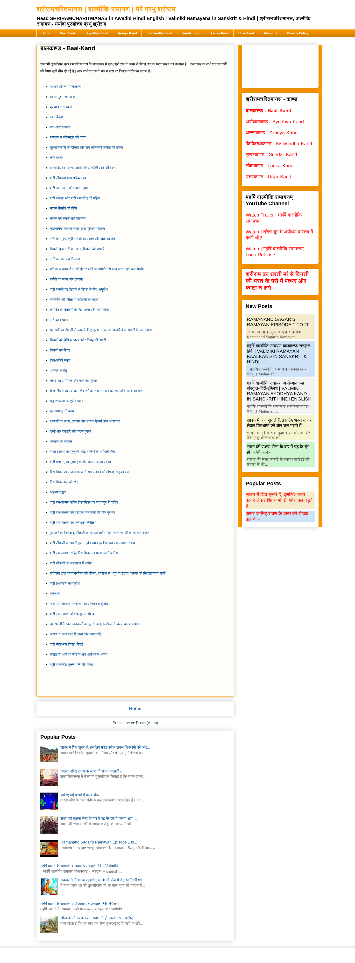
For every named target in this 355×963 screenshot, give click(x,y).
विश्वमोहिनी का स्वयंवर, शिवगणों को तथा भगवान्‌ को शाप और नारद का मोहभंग (98, 391)
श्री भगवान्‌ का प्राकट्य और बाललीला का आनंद (80, 462)
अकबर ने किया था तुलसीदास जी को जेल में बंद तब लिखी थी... (102, 880)
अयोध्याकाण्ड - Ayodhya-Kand (275, 121)
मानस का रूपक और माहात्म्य (67, 218)
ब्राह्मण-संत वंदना (61, 107)
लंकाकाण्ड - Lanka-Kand (269, 165)
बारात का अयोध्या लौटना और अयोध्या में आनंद (78, 654)
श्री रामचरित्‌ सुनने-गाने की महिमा (71, 665)
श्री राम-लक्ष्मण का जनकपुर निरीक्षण (73, 523)
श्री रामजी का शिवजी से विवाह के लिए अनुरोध (79, 289)
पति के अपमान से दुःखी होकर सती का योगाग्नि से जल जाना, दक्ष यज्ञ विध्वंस (97, 269)
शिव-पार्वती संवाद (60, 360)
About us (270, 33)
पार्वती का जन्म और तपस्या (66, 279)
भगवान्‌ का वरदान (61, 441)
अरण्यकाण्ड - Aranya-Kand (272, 132)
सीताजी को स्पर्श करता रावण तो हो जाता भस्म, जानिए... (97, 918)
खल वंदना (56, 117)
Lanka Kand (220, 33)
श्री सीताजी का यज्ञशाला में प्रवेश (71, 563)
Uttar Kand (246, 33)
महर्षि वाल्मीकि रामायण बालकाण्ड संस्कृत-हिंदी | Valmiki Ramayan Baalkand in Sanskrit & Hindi (279, 353)
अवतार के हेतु (58, 371)
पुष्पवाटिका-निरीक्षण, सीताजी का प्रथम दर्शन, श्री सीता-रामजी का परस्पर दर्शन (99, 533)
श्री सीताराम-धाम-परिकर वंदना (69, 178)
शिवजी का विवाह (60, 350)
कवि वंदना (56, 158)
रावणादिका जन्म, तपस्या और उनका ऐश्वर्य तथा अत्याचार (85, 421)
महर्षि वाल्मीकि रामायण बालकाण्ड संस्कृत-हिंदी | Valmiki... (80, 866)
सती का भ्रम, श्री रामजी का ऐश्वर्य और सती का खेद (83, 239)
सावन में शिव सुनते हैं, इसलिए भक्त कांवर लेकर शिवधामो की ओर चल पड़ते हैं (279, 423)
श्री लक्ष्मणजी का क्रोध (65, 583)
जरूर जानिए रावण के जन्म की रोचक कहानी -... (92, 771)
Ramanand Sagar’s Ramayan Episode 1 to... (98, 842)
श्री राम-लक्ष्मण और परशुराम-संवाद (72, 614)
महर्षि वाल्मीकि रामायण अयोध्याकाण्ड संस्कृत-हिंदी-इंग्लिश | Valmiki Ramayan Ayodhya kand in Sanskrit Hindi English (279, 390)
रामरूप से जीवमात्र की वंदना (68, 137)
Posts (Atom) (147, 723)
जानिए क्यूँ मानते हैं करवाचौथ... (81, 795)
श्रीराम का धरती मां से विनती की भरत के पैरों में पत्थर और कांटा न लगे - (277, 281)
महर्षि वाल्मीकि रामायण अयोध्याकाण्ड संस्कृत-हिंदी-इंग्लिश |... (81, 904)
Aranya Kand (127, 33)
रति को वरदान (59, 320)
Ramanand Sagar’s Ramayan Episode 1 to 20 (278, 322)
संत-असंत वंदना (60, 127)
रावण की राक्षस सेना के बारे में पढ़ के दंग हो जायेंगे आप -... (99, 818)
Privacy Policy (297, 33)
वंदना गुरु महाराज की (63, 97)
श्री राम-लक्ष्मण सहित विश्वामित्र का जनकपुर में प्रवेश (84, 502)
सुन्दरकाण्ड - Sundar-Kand (271, 154)
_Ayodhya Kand (96, 33)
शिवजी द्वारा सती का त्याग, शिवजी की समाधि (77, 249)
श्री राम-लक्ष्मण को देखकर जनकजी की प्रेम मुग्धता (82, 512)
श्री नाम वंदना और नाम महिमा (69, 188)
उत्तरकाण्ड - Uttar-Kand (268, 176)
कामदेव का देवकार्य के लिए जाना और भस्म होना (79, 310)
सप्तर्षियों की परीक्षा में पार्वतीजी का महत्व (74, 300)
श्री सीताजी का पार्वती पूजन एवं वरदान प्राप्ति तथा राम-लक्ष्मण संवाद (92, 543)
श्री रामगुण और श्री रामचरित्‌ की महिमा (75, 198)
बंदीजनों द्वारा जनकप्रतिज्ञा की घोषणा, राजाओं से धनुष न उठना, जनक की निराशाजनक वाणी (107, 573)
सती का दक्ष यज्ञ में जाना (65, 259)
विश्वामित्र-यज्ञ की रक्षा (64, 482)
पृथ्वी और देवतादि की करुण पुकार (70, 431)
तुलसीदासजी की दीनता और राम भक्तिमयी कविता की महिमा (86, 147)
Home (46, 33)
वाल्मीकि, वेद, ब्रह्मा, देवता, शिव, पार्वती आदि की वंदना (83, 168)
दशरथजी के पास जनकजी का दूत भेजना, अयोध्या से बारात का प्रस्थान (94, 624)
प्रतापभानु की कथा (62, 411)
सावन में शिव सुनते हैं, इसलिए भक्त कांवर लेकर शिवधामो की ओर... (105, 747)
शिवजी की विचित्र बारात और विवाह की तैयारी (78, 340)
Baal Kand (67, 33)
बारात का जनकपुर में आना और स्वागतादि (75, 634)
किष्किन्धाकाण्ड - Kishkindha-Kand (279, 143)
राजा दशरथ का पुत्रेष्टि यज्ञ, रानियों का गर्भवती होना (82, 452)
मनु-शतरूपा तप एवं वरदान (66, 401)
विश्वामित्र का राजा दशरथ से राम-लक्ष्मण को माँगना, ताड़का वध (89, 472)
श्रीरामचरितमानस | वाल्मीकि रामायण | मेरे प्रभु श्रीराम (106, 9)
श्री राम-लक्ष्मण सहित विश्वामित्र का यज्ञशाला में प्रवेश (84, 553)
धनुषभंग (55, 594)
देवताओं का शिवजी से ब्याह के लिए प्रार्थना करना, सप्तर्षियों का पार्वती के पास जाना (101, 330)
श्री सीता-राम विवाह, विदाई (66, 644)
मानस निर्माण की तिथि (63, 208)
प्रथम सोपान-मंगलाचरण (66, 87)
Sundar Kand (191, 33)
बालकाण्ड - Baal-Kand (268, 110)
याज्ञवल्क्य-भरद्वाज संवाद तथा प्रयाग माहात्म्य (77, 229)
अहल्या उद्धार (58, 492)
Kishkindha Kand (159, 33)
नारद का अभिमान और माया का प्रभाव (74, 381)
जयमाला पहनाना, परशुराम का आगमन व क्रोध (79, 604)
